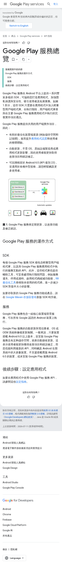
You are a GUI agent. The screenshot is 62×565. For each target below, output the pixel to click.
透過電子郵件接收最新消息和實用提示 (22, 448)
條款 (5, 549)
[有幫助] (23, 42)
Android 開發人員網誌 (14, 442)
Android (7, 509)
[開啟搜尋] (49, 4)
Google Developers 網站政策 (18, 417)
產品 (13, 36)
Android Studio (10, 482)
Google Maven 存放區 (18, 297)
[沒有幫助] (28, 42)
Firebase (7, 519)
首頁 (5, 36)
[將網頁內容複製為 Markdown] (24, 59)
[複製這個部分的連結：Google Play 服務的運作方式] (6, 247)
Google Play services (30, 36)
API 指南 (48, 36)
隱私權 (13, 549)
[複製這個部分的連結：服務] (12, 307)
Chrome (7, 514)
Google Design (10, 468)
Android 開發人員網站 (14, 462)
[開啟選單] (5, 4)
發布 (34, 297)
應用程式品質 (39, 138)
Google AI (8, 530)
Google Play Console (13, 487)
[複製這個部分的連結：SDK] (12, 256)
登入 (55, 4)
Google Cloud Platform (14, 525)
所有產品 (7, 535)
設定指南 (21, 381)
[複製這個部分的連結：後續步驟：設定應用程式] (49, 369)
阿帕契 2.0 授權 (37, 413)
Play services (33, 4)
